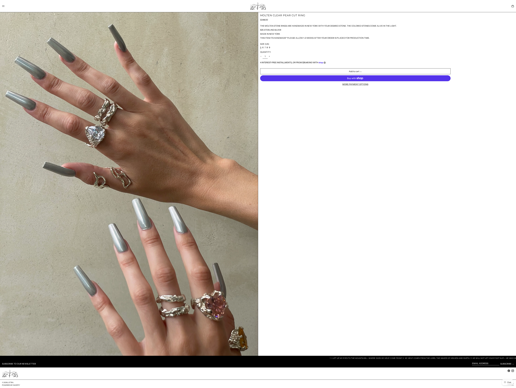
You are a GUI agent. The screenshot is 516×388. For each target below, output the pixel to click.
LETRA (10, 382)
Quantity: (265, 52)
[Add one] (269, 56)
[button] (512, 6)
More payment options (355, 84)
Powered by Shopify (11, 385)
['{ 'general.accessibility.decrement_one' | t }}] (261, 56)
